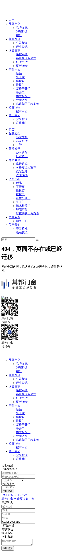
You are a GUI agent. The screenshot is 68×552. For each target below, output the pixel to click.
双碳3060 (22, 65)
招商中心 (22, 111)
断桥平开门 (23, 88)
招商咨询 (14, 107)
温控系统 (22, 54)
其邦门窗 (7, 498)
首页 (12, 20)
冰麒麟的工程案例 (27, 103)
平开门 (20, 92)
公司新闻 (22, 42)
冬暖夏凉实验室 (26, 58)
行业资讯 (22, 46)
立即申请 (7, 491)
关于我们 (14, 115)
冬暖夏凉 (14, 50)
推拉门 (20, 84)
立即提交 (7, 548)
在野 (19, 35)
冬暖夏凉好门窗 (24, 498)
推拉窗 (20, 81)
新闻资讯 (14, 39)
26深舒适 (22, 31)
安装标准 (22, 119)
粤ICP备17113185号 (15, 495)
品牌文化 (14, 23)
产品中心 (14, 69)
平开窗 (20, 77)
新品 (19, 73)
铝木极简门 (23, 96)
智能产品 (22, 100)
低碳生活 (22, 61)
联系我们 (22, 122)
